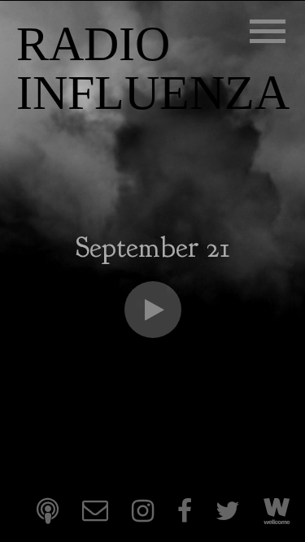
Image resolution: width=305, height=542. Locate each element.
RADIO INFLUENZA (153, 68)
